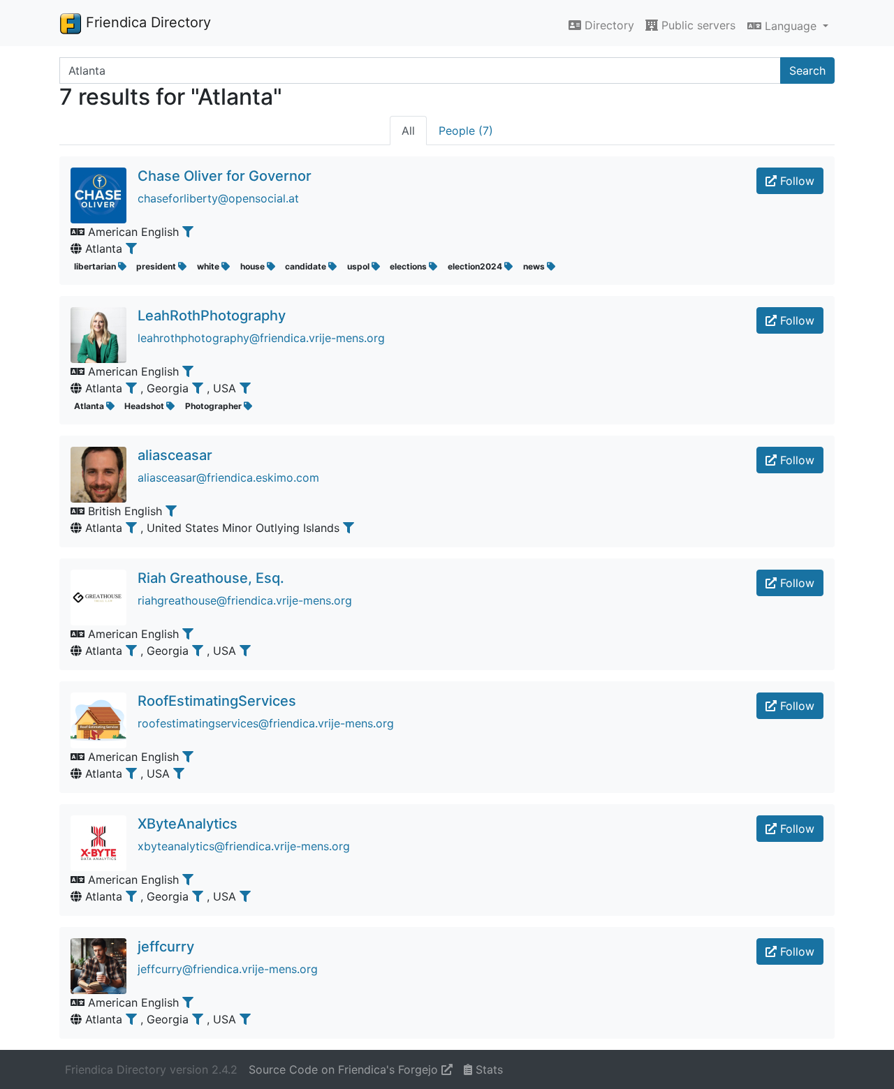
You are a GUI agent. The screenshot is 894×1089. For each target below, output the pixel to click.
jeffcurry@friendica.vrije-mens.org (228, 969)
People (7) (466, 131)
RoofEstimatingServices (217, 700)
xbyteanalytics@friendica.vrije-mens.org (244, 846)
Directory (607, 25)
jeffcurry (166, 946)
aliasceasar (175, 455)
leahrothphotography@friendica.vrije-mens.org (261, 338)
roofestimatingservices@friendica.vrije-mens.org (266, 723)
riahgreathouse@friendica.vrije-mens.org (245, 600)
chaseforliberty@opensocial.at (218, 198)
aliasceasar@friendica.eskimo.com (228, 477)
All (408, 131)
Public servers (696, 25)
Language (790, 26)
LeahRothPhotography (212, 315)
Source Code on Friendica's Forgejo (345, 1069)
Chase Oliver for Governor (225, 176)
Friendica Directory (146, 22)
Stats (487, 1069)
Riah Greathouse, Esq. (211, 578)
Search (807, 70)
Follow (795, 181)
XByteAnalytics (187, 823)
